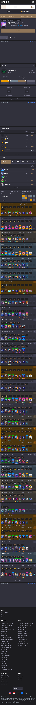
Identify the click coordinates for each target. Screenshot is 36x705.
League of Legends (6, 623)
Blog (2, 617)
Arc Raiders (4, 643)
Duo (2, 661)
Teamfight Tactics (6, 625)
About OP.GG (4, 613)
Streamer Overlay (5, 669)
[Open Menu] (33, 2)
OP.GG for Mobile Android (24, 623)
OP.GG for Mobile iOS (23, 625)
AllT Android (21, 627)
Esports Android (22, 643)
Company (3, 615)
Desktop (3, 657)
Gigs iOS (20, 637)
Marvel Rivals (4, 641)
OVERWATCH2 (5, 637)
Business (20, 676)
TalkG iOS (20, 641)
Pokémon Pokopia (6, 639)
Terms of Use (4, 678)
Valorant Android (22, 631)
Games (3, 659)
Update (18, 31)
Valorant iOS (21, 633)
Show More (17, 154)
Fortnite (3, 649)
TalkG (2, 663)
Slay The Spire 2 (5, 645)
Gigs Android (21, 635)
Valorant (3, 631)
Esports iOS (21, 645)
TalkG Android (21, 639)
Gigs (2, 667)
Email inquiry (4, 682)
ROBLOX (3, 635)
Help (2, 680)
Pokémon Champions (6, 629)
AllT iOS (20, 629)
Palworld (3, 627)
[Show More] (9, 2)
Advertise (20, 678)
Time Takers (4, 655)
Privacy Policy (5, 676)
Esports (3, 665)
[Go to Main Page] (4, 2)
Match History (14, 38)
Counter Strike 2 (5, 647)
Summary (4, 38)
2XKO (2, 653)
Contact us (4, 684)
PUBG (2, 633)
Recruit (20, 680)
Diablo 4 (3, 651)
